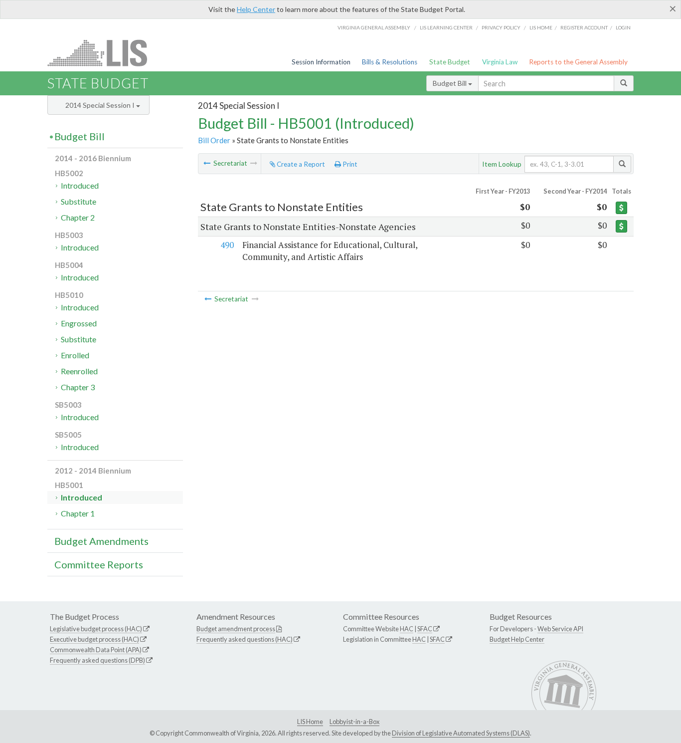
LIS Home (310, 722)
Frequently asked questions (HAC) (244, 639)
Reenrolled (79, 371)
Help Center (256, 9)
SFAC (424, 629)
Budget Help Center (517, 639)
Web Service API (560, 629)
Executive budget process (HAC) (94, 639)
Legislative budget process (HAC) (96, 629)
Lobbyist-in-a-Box (354, 722)
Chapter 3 (78, 387)
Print (349, 164)
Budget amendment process (235, 629)
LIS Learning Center (446, 27)
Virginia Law (499, 62)
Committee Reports (98, 564)
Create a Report (300, 164)
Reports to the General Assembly (578, 62)
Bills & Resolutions (389, 62)
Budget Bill (450, 83)
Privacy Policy (501, 27)
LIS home (540, 27)
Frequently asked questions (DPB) (97, 660)
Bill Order (214, 140)
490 (227, 244)
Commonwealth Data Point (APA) (96, 650)
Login (623, 27)
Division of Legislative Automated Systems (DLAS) (461, 733)
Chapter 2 (78, 217)
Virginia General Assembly (374, 27)
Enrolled (75, 355)
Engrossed (79, 323)
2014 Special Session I (100, 105)
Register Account (584, 27)
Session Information (321, 62)
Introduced (80, 185)
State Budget (449, 62)
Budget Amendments (101, 541)
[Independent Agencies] (206, 163)
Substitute (78, 201)
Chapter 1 (78, 513)
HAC (406, 629)
